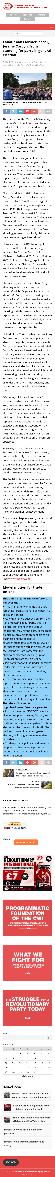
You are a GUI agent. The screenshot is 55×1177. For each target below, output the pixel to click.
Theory (13, 14)
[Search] (49, 1037)
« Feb (24, 1076)
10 (34, 1058)
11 (41, 1058)
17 (34, 1062)
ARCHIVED (11, 1162)
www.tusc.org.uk (18, 578)
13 (6, 1062)
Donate (41, 14)
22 (20, 1067)
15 (20, 1062)
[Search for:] (27, 33)
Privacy (27, 19)
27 (6, 1072)
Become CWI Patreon (26, 842)
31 (34, 1072)
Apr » (30, 1076)
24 (34, 1067)
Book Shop (27, 14)
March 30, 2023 (11, 62)
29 (20, 1072)
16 (27, 1062)
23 (27, 1067)
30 (27, 1072)
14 (13, 1062)
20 (6, 1067)
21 (13, 1067)
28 (13, 1072)
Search (6, 1033)
